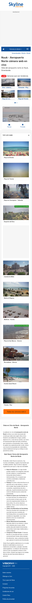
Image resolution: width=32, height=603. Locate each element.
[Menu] (27, 49)
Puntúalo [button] (22, 127)
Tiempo (9, 127)
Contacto (5, 584)
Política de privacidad (8, 599)
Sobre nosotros (7, 572)
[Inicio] (3, 49)
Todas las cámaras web (16, 411)
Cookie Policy (6, 595)
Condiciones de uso (8, 591)
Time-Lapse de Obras (9, 580)
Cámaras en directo (15, 49)
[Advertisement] (16, 29)
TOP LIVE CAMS (8, 135)
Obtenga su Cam (7, 576)
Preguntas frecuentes (9, 587)
